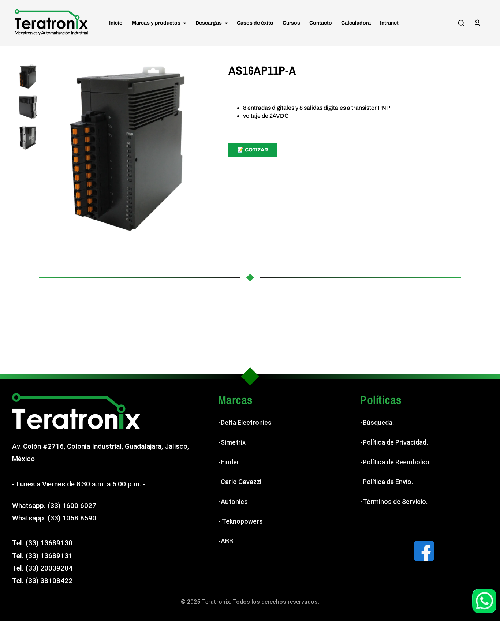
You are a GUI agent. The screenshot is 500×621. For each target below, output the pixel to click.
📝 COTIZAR (252, 150)
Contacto (320, 23)
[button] (461, 23)
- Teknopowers (240, 521)
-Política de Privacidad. (394, 442)
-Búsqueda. (377, 422)
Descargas (209, 23)
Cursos (291, 23)
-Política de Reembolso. (395, 462)
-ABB (225, 541)
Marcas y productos (157, 23)
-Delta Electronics (245, 422)
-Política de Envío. (386, 482)
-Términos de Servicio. (394, 501)
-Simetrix (232, 442)
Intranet (389, 23)
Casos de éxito (255, 23)
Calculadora (356, 23)
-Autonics (233, 501)
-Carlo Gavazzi (239, 482)
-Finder (228, 462)
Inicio (116, 23)
